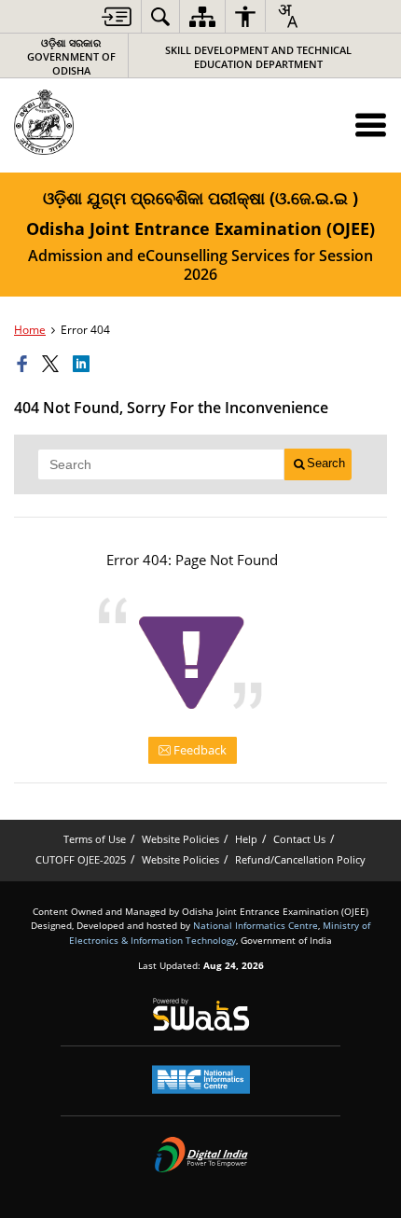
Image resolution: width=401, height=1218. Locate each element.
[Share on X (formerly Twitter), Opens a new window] (53, 364)
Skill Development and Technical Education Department (258, 57)
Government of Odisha (71, 56)
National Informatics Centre (255, 925)
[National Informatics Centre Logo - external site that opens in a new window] (201, 1079)
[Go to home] (85, 122)
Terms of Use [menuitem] (94, 839)
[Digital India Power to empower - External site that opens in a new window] (201, 1154)
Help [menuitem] (246, 839)
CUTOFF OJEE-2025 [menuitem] (80, 859)
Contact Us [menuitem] (299, 839)
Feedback (199, 749)
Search (326, 463)
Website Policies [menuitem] (180, 839)
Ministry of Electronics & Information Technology (219, 932)
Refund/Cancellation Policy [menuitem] (300, 859)
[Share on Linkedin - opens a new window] (84, 364)
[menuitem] (116, 16)
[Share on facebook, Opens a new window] (25, 364)
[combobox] (287, 16)
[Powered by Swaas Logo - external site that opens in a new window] (201, 1014)
